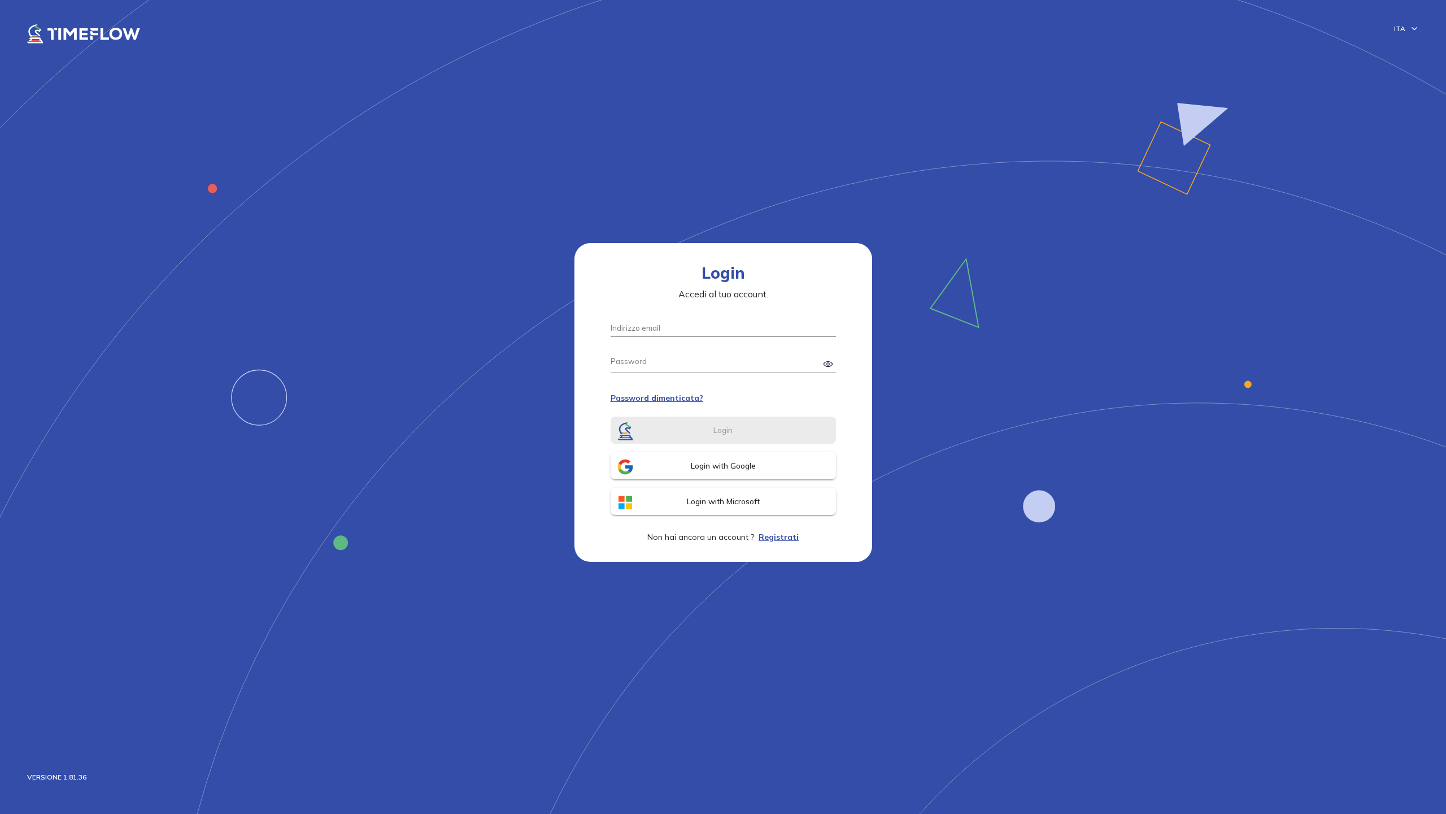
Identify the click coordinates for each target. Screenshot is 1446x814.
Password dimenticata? (657, 398)
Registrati (779, 537)
